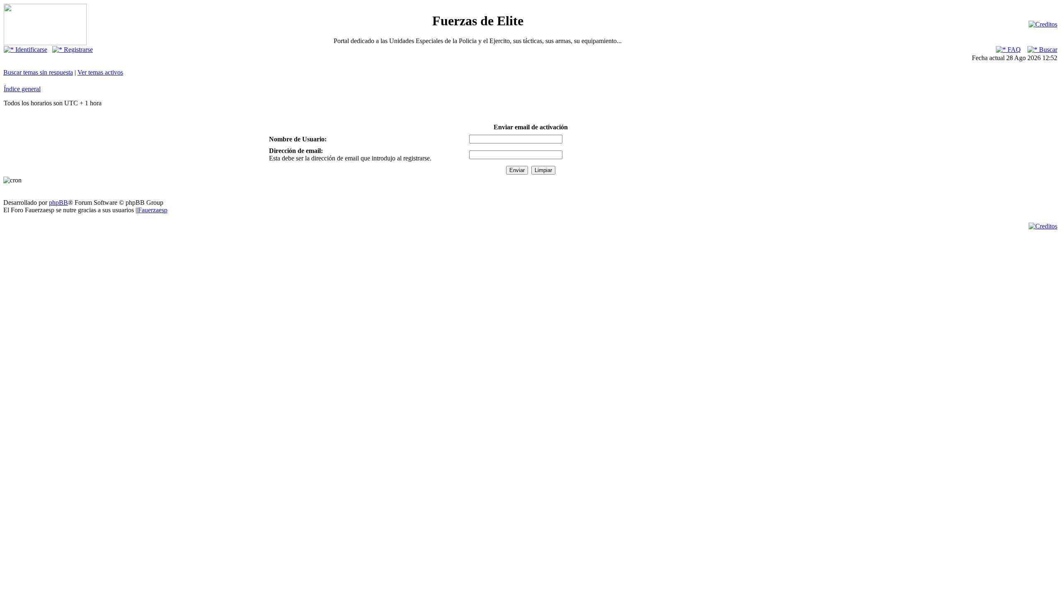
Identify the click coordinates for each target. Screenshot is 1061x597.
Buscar (1047, 49)
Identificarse (30, 49)
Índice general (22, 88)
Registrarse (77, 49)
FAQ (1013, 49)
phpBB (58, 202)
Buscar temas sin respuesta (38, 72)
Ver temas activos (100, 72)
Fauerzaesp (152, 210)
